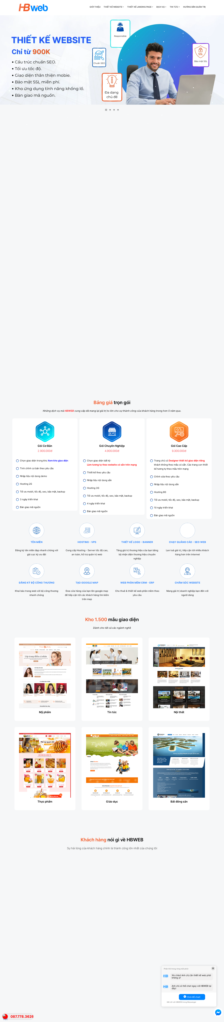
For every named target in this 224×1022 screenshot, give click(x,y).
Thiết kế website (113, 7)
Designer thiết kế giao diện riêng (187, 460)
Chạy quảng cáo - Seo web (187, 542)
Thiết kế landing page (139, 7)
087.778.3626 (22, 1017)
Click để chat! (193, 997)
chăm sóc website (187, 582)
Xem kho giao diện (58, 460)
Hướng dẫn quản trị (194, 7)
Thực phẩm (44, 801)
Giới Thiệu (95, 7)
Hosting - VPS (87, 542)
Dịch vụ (160, 7)
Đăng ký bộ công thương (36, 582)
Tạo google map (87, 582)
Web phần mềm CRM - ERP (137, 582)
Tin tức (174, 7)
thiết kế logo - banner (137, 542)
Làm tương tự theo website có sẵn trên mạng (112, 464)
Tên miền (37, 542)
